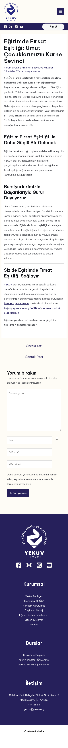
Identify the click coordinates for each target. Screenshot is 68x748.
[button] (53, 27)
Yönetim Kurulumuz (34, 605)
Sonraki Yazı (34, 357)
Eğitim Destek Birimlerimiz (34, 615)
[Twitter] (10, 26)
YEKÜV (8, 284)
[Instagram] (16, 26)
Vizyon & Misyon (34, 620)
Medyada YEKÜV (34, 601)
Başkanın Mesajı (34, 610)
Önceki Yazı (34, 346)
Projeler (26, 67)
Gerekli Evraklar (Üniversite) (34, 664)
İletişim (34, 624)
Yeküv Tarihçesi (34, 596)
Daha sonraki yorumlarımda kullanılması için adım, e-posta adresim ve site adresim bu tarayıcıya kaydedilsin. (32, 479)
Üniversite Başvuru (34, 655)
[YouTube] (21, 26)
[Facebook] (5, 26)
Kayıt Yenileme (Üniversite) (34, 660)
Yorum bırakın (12, 67)
